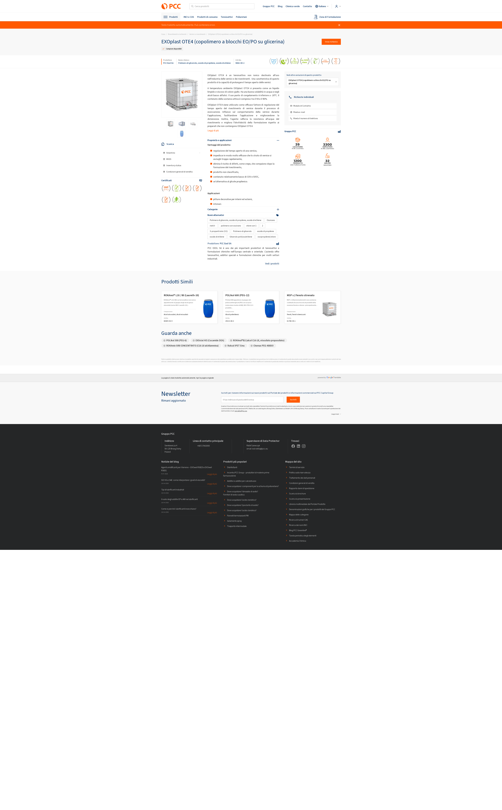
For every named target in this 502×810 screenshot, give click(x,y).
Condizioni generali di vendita (179, 171)
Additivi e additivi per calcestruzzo (241, 481)
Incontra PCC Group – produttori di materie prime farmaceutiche (246, 474)
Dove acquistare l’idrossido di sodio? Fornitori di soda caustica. (240, 493)
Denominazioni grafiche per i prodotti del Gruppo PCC (312, 509)
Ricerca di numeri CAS (298, 519)
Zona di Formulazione (330, 17)
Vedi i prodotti (272, 263)
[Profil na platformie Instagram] (304, 446)
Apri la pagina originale (205, 378)
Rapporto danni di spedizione (301, 488)
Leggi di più (213, 130)
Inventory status (173, 165)
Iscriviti (293, 399)
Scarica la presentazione (299, 498)
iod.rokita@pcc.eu (241, 411)
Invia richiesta (331, 41)
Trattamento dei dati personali (302, 477)
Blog (280, 6)
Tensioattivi (227, 17)
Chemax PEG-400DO (263, 345)
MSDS (168, 159)
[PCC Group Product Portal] (171, 6)
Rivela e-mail (299, 112)
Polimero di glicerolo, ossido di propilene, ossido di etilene (204, 63)
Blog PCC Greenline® (298, 530)
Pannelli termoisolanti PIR (238, 515)
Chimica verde (293, 6)
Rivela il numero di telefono (305, 118)
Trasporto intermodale (237, 526)
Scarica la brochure (297, 493)
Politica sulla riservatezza (299, 472)
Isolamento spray (234, 521)
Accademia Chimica (297, 540)
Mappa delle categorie (299, 514)
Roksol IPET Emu (236, 345)
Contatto (307, 6)
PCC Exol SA (168, 63)
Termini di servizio (296, 467)
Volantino (170, 152)
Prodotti (173, 17)
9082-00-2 (239, 63)
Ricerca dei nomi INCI (298, 525)
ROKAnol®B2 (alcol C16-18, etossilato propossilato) (258, 340)
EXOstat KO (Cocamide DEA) (210, 340)
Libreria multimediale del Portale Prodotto (307, 504)
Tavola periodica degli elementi (302, 535)
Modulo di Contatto (302, 105)
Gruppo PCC (269, 6)
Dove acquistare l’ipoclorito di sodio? (243, 505)
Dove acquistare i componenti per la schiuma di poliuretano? (253, 486)
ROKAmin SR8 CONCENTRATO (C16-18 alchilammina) (192, 345)
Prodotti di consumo (207, 17)
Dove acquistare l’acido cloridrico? (241, 500)
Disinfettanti (232, 467)
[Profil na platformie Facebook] (293, 446)
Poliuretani (241, 17)
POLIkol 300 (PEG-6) (176, 340)
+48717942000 (203, 445)
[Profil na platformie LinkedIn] (298, 446)
